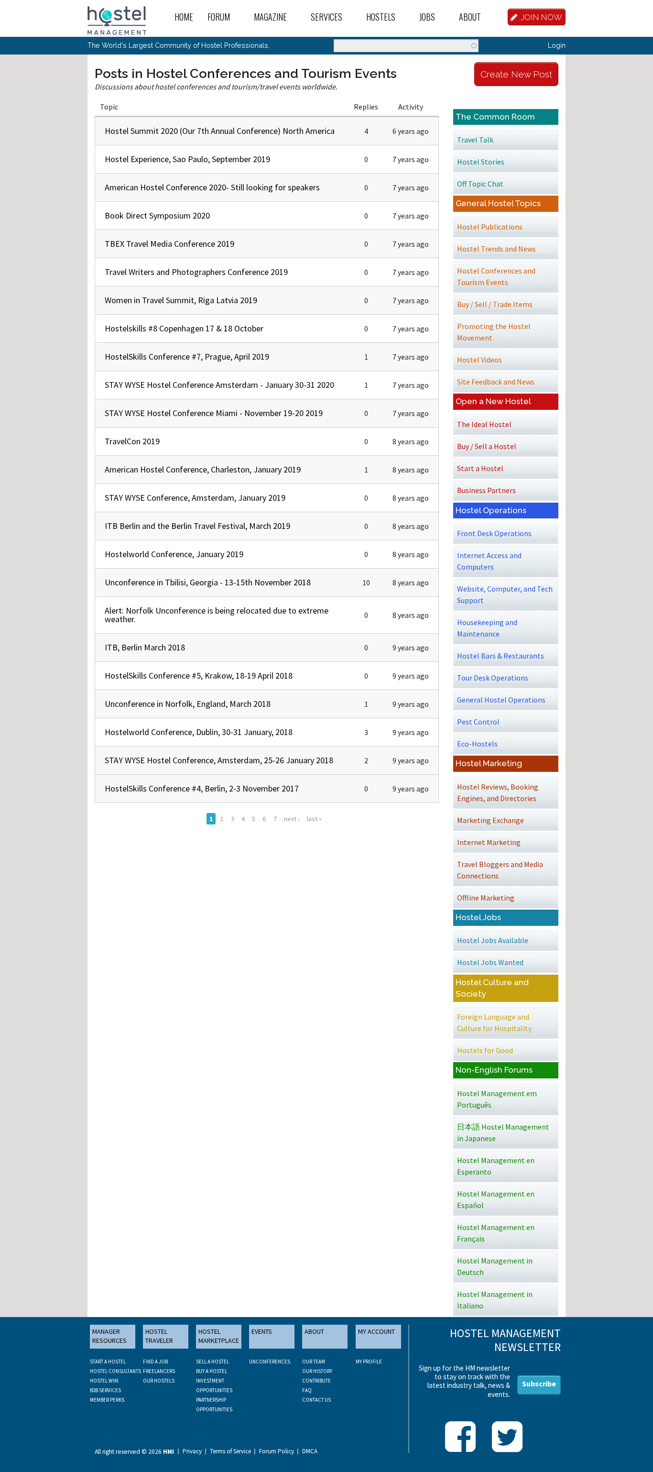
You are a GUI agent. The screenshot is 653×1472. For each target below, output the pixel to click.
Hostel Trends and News (496, 248)
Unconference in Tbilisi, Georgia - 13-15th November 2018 (208, 582)
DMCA (309, 1451)
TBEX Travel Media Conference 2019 (169, 243)
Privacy (192, 1451)
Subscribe (539, 1383)
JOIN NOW (542, 17)
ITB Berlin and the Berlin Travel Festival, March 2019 (197, 525)
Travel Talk (475, 139)
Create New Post (516, 74)
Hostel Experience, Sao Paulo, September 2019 (187, 159)
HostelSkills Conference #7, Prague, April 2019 (187, 356)
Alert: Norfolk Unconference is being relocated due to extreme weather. (216, 615)
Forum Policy (276, 1451)
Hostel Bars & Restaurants (500, 655)
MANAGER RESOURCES (109, 1336)
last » (314, 818)
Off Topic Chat (480, 183)
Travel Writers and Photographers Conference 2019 (196, 271)
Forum (218, 17)
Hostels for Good (485, 1050)
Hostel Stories (480, 161)
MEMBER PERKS (107, 1399)
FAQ (307, 1390)
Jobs (427, 17)
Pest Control (478, 721)
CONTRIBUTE (316, 1380)
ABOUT (314, 1331)
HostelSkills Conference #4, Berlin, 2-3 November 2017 (202, 788)
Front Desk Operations (494, 533)
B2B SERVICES (105, 1390)
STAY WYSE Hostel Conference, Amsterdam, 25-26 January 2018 (219, 760)
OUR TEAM (313, 1361)
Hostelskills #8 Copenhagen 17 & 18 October (184, 328)
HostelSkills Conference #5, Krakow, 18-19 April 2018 (199, 675)
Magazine (270, 17)
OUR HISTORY (317, 1371)
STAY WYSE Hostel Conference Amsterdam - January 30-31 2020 (219, 384)
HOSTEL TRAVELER (159, 1336)
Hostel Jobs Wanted (490, 962)
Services (326, 17)
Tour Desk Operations (492, 677)
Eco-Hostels (477, 743)
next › (292, 818)
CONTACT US (316, 1399)
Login (557, 45)
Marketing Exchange (490, 820)
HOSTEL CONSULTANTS (115, 1371)
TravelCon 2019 (132, 441)
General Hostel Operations (501, 699)
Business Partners (486, 490)
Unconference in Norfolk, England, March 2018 (188, 703)
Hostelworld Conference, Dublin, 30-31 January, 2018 (199, 731)
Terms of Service (230, 1451)
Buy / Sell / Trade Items (495, 304)
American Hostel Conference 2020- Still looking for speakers (212, 187)
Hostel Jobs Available (492, 940)
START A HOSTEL (108, 1361)
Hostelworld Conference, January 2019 (174, 554)
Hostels (380, 17)
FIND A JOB (155, 1361)
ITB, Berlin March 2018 (145, 647)
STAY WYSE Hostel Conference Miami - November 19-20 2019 (214, 412)
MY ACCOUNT (376, 1331)
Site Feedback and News (495, 381)
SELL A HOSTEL (212, 1361)
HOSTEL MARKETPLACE (218, 1336)
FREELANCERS (159, 1371)
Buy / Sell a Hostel (486, 446)
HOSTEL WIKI (104, 1380)
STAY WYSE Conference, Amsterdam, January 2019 (195, 497)
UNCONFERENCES (269, 1361)
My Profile (369, 1361)
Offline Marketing (485, 897)
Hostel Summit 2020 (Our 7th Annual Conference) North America (220, 130)
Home (183, 17)
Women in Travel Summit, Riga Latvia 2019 (181, 300)
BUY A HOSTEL (211, 1371)
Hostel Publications (489, 226)
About (470, 17)
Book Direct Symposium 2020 (157, 215)
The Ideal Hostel (484, 424)
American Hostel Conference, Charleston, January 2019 (203, 469)
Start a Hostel (480, 468)
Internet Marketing (489, 842)
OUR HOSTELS (158, 1380)
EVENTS (261, 1331)
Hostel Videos (479, 359)
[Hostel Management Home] (116, 19)
